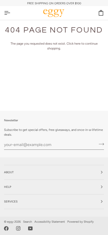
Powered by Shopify (80, 221)
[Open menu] (11, 13)
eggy (10, 221)
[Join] (100, 144)
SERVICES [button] (11, 201)
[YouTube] (30, 228)
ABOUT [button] (9, 172)
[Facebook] (6, 228)
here (77, 43)
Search (27, 221)
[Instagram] (18, 228)
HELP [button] (7, 187)
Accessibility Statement (49, 221)
